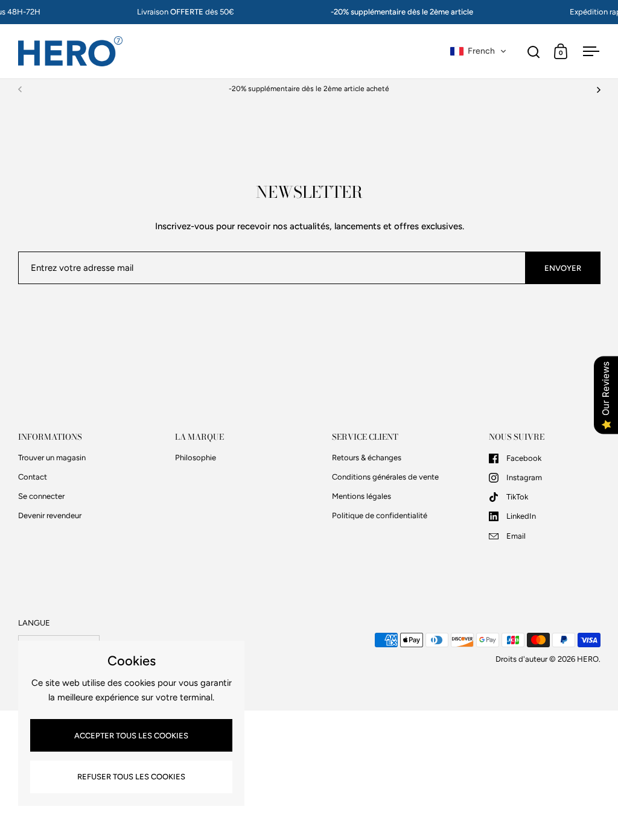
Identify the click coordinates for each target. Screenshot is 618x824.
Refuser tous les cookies (131, 776)
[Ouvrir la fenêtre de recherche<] (533, 51)
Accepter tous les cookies (131, 735)
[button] (478, 51)
